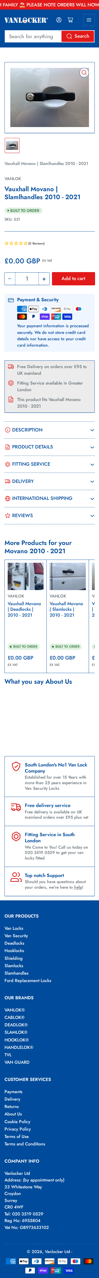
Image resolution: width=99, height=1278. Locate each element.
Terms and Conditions (24, 1144)
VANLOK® (14, 1010)
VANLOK (12, 179)
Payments (13, 1091)
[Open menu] (89, 20)
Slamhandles (16, 973)
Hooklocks (14, 950)
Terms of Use (16, 1136)
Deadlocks (14, 943)
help (78, 887)
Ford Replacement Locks (27, 980)
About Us (13, 1114)
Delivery (12, 1099)
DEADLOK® (16, 1025)
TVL (8, 1055)
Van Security (16, 935)
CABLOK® (14, 1017)
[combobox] (49, 36)
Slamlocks (13, 965)
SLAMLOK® (15, 1032)
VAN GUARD (17, 1062)
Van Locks (13, 928)
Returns (11, 1106)
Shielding (13, 958)
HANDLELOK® (18, 1047)
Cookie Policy (17, 1121)
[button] (49, 243)
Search (81, 36)
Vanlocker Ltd (57, 1252)
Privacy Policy (17, 1129)
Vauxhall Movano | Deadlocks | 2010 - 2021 (24, 609)
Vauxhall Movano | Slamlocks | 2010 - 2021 (66, 609)
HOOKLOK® (16, 1040)
